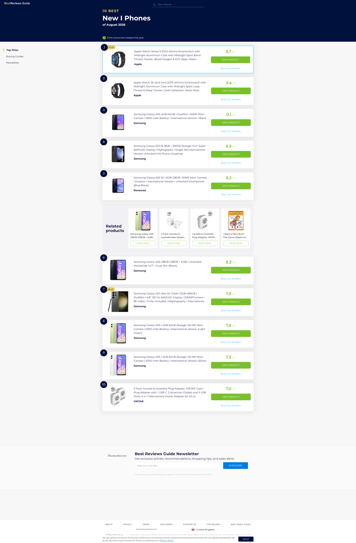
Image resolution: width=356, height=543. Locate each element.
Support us (189, 524)
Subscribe (235, 465)
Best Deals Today (241, 524)
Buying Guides (14, 56)
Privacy (127, 524)
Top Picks (12, 50)
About (109, 524)
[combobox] (178, 4)
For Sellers (213, 524)
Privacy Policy (167, 540)
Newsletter (12, 62)
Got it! (246, 539)
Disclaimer (166, 524)
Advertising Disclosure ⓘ (146, 529)
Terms (145, 524)
